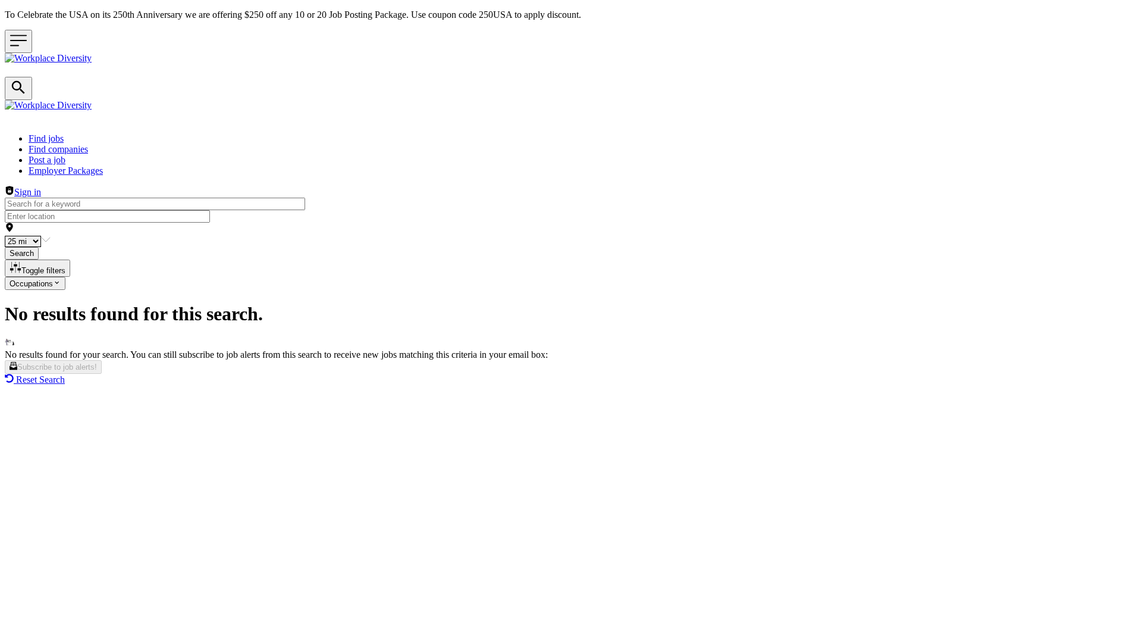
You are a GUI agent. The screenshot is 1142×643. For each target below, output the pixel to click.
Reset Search (40, 379)
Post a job (47, 160)
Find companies (58, 149)
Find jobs (46, 138)
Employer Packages (66, 171)
